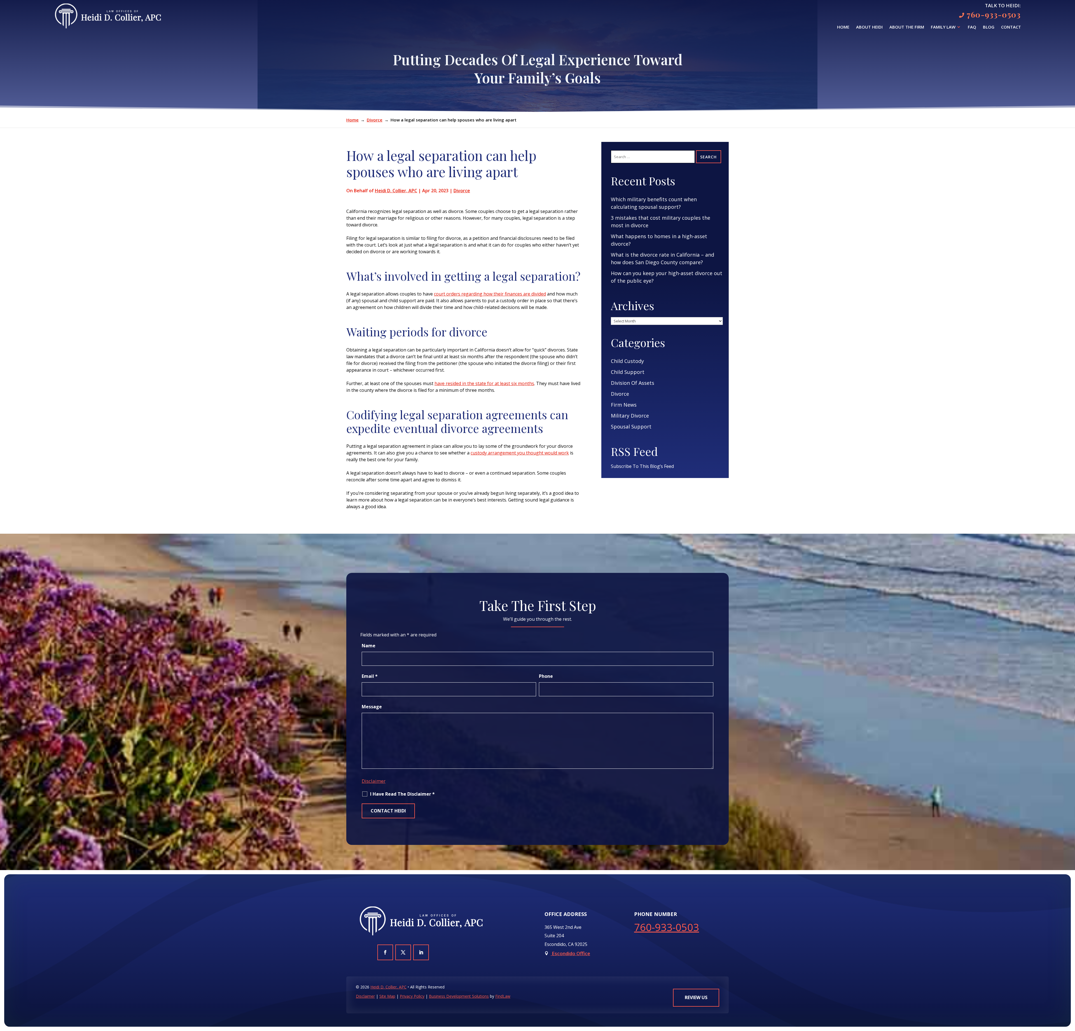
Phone (546, 676)
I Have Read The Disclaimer (402, 793)
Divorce (462, 191)
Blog (988, 27)
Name (368, 646)
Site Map (387, 996)
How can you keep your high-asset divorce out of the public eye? (666, 277)
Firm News (624, 404)
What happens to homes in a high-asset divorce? (659, 240)
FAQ (972, 27)
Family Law (943, 27)
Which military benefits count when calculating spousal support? (654, 203)
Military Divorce (630, 415)
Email (370, 676)
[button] (1069, 990)
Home (843, 27)
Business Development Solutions (459, 996)
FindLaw (502, 996)
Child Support (627, 372)
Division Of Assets (632, 382)
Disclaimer (373, 781)
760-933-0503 (994, 14)
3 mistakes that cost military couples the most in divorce (660, 221)
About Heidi (869, 27)
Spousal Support (631, 426)
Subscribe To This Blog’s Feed (642, 466)
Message (372, 707)
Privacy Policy (412, 996)
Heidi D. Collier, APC (396, 191)
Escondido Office (570, 953)
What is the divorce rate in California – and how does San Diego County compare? (662, 258)
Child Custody (627, 361)
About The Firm (906, 27)
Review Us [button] (696, 997)
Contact (1011, 27)
